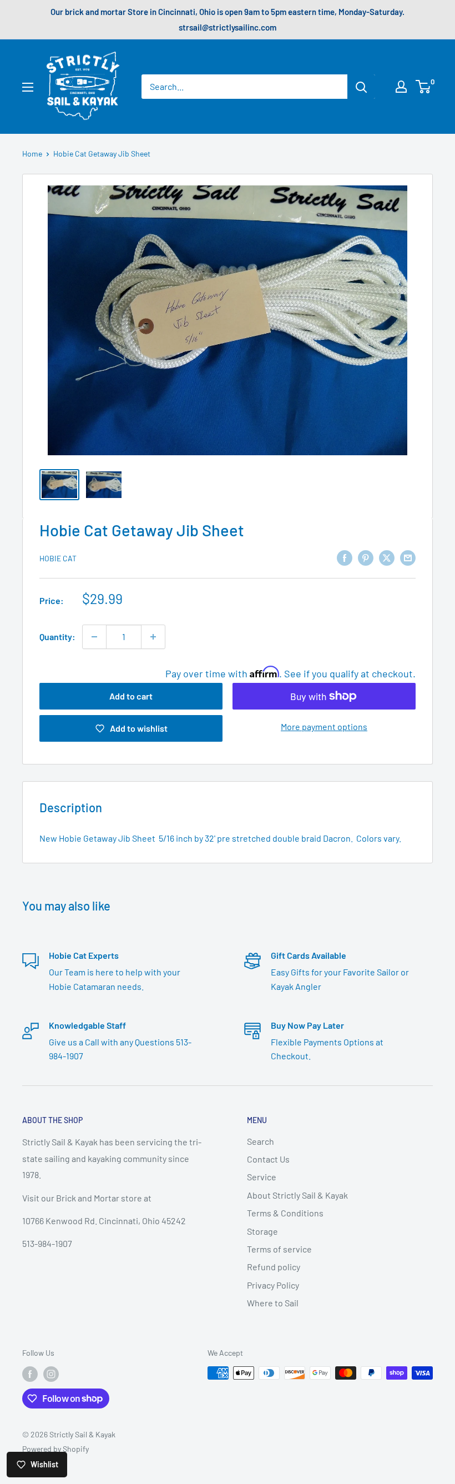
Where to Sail (273, 1302)
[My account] (401, 87)
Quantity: (57, 636)
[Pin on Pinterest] (365, 557)
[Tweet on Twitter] (387, 557)
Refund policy (273, 1266)
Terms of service (279, 1249)
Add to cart (131, 696)
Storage (262, 1231)
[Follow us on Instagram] (51, 1374)
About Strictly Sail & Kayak (297, 1195)
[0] (424, 86)
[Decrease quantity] (94, 636)
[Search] (361, 86)
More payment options (324, 726)
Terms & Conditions (285, 1213)
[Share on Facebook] (344, 557)
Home (32, 153)
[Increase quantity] (153, 636)
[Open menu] (27, 87)
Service (261, 1176)
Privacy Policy (273, 1285)
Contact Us (268, 1159)
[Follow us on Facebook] (30, 1374)
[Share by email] (408, 557)
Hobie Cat (58, 558)
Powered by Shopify (55, 1448)
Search (260, 1141)
